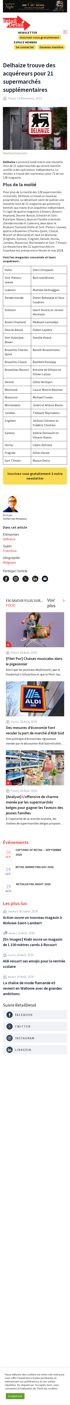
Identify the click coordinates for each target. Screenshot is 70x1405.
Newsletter (27, 32)
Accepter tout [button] (15, 1396)
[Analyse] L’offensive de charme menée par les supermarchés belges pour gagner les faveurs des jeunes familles (34, 804)
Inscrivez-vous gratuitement (39, 37)
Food (11, 98)
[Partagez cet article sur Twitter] (25, 579)
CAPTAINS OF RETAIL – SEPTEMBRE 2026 (38, 852)
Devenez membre (51, 47)
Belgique (9, 562)
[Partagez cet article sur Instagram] (16, 579)
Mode (12, 933)
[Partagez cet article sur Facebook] (6, 579)
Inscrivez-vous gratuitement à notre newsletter (35, 476)
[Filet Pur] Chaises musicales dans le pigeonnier (34, 661)
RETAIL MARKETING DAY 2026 (34, 867)
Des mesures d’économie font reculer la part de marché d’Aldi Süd (35, 730)
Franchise (10, 550)
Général (12, 911)
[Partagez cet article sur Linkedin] (35, 579)
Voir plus (51, 602)
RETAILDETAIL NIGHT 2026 (33, 884)
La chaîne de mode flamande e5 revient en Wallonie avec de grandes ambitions (32, 988)
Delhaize (9, 539)
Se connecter (25, 47)
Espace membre (25, 42)
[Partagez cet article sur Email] (45, 579)
